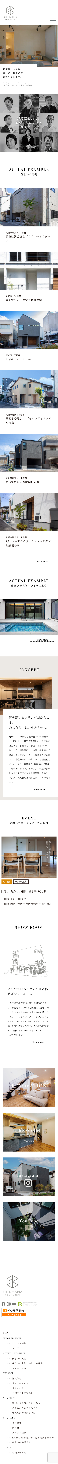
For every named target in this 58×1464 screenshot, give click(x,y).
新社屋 (15, 1427)
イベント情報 (19, 1343)
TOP (5, 1332)
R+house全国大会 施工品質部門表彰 (33, 1437)
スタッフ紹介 (19, 1432)
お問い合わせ (19, 1452)
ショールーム (19, 1368)
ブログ (15, 1348)
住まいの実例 (19, 1358)
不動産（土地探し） (22, 1392)
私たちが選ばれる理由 (24, 1412)
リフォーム (18, 1388)
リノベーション (20, 1383)
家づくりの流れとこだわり (26, 1403)
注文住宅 (17, 1378)
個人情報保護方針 (21, 1442)
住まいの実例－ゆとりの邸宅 (27, 1363)
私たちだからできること (25, 1407)
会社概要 (17, 1423)
